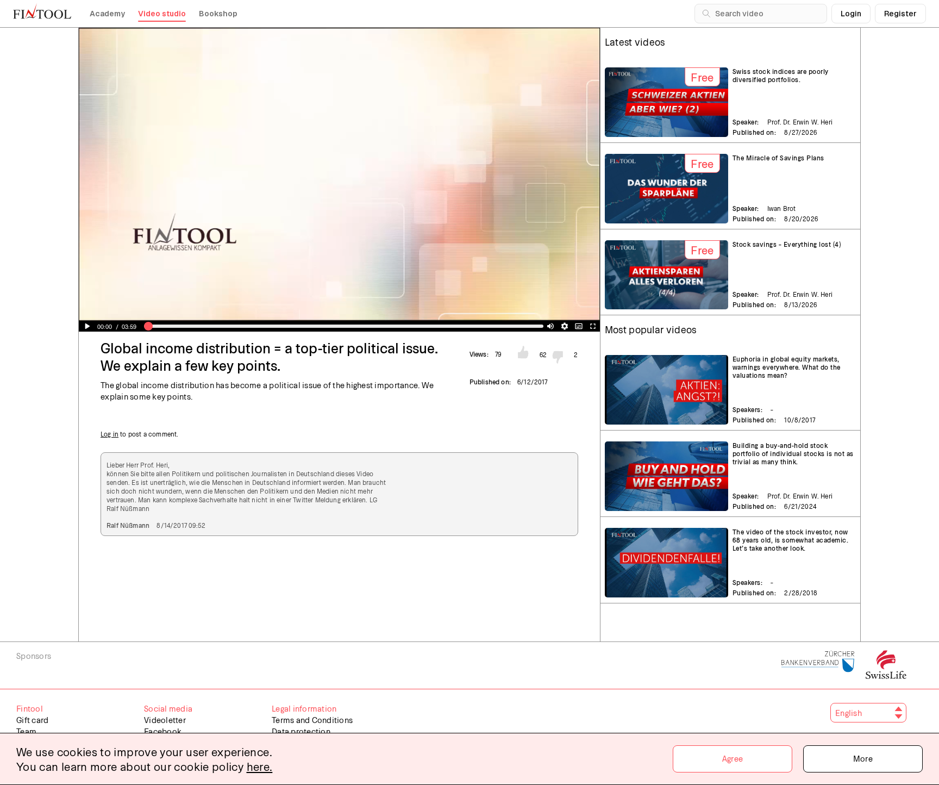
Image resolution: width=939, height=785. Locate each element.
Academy (107, 13)
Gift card (32, 720)
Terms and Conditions (312, 720)
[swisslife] (886, 665)
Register (900, 13)
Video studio (162, 13)
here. (260, 766)
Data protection (301, 731)
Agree (732, 758)
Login (851, 13)
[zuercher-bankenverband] (818, 665)
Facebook (162, 731)
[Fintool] (42, 11)
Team (26, 731)
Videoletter (165, 720)
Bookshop (218, 13)
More (863, 758)
